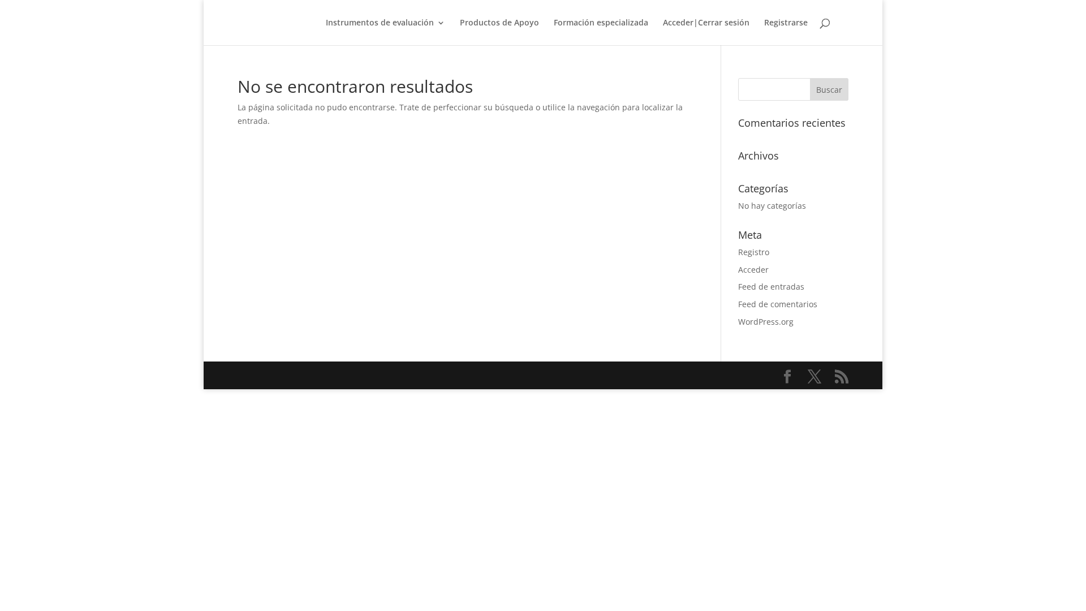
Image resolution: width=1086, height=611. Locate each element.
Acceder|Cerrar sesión (706, 23)
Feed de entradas (771, 286)
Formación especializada (601, 23)
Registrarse (786, 23)
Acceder (753, 269)
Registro (753, 252)
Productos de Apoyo (499, 23)
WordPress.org (766, 321)
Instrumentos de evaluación (380, 23)
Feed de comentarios (777, 304)
